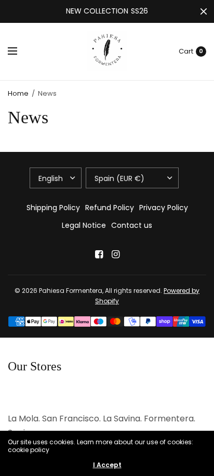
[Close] (203, 11)
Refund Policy (109, 207)
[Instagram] (115, 254)
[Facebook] (98, 254)
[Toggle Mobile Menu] (19, 51)
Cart (186, 51)
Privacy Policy (163, 207)
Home (18, 93)
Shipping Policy (53, 207)
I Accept (107, 465)
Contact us (131, 225)
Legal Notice (84, 225)
